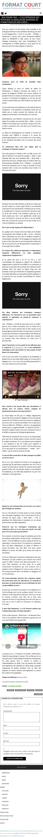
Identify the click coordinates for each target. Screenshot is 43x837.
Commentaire (7, 711)
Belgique (17, 833)
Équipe (4, 776)
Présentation (6, 773)
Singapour (39, 690)
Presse (4, 780)
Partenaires (5, 783)
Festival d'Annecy (20, 690)
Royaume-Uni (36, 831)
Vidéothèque (38, 694)
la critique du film (14, 686)
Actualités (5, 790)
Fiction (15, 836)
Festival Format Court (6, 816)
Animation (10, 690)
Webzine (2, 787)
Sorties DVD (5, 808)
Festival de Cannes (28, 831)
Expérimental (21, 836)
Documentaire (4, 836)
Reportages (5, 805)
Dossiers (4, 798)
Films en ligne (4, 819)
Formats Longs (4, 812)
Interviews (30, 690)
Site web (6, 741)
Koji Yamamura (18, 347)
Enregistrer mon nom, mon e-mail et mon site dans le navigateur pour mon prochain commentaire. (21, 752)
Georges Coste (21, 24)
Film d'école (23, 833)
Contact (2, 823)
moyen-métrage (10, 833)
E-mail (6, 733)
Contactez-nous (21, 767)
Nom (5, 725)
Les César (10, 836)
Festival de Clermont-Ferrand (15, 831)
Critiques (4, 794)
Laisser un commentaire (33, 24)
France (29, 833)
